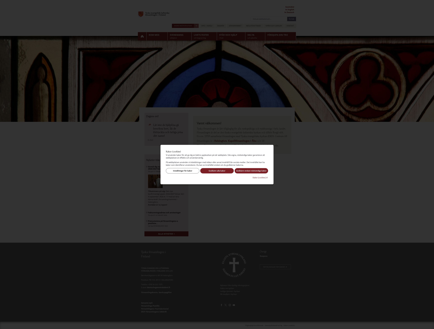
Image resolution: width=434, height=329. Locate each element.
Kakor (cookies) (260, 177)
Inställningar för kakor (182, 171)
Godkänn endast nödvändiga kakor (251, 171)
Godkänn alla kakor (217, 171)
